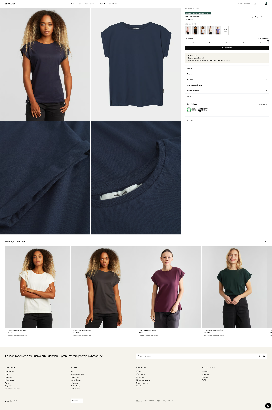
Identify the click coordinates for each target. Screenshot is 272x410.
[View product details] (37, 332)
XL (260, 42)
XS (193, 42)
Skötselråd (190, 79)
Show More (225, 30)
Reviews (189, 96)
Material (189, 74)
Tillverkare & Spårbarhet (194, 85)
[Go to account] (260, 4)
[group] (37, 291)
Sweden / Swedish (244, 4)
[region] (136, 291)
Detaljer (189, 68)
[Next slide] (265, 242)
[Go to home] (37, 4)
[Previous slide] (260, 242)
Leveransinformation (193, 91)
